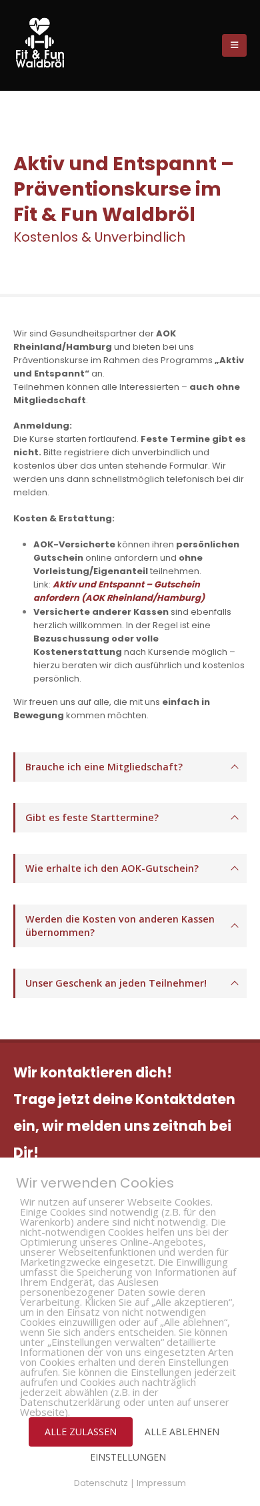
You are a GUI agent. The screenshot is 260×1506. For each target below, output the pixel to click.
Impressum (161, 1483)
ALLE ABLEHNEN (182, 1431)
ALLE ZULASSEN (81, 1431)
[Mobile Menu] (234, 45)
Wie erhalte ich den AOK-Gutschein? (112, 868)
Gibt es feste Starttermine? (92, 817)
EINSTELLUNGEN (128, 1457)
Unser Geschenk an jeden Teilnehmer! (116, 983)
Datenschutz (101, 1483)
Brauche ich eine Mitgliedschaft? (104, 766)
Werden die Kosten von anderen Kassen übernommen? (120, 926)
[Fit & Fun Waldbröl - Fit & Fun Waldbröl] (40, 42)
